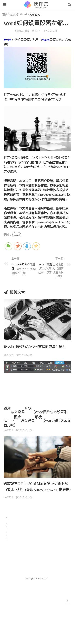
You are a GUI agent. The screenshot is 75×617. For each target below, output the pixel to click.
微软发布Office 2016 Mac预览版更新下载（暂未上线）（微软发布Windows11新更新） (37, 486)
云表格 (14, 14)
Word (23, 14)
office (16, 264)
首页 (5, 14)
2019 (23, 264)
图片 (7, 408)
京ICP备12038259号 (36, 578)
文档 (50, 264)
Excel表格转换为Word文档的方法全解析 (35, 346)
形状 (28, 408)
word (43, 264)
